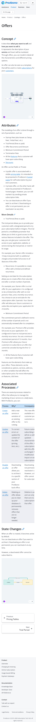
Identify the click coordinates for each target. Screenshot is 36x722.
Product (13, 7)
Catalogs (17, 17)
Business (21, 7)
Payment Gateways (8, 676)
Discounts (9, 162)
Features (14, 156)
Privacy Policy (30, 712)
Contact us (5, 706)
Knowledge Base (7, 687)
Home (4, 17)
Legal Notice (5, 712)
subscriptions (27, 68)
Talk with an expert (8, 703)
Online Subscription (8, 670)
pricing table (15, 174)
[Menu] (32, 2)
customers (10, 71)
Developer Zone (7, 690)
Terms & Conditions (18, 712)
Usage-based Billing (8, 673)
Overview (5, 664)
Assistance (5, 7)
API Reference (6, 693)
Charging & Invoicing (9, 667)
